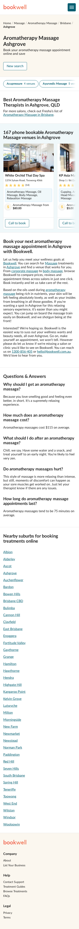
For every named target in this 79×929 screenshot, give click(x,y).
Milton (8, 712)
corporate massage (24, 271)
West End (10, 803)
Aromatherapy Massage (42, 23)
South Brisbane (14, 775)
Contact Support (13, 882)
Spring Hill (10, 782)
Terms (7, 917)
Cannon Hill (11, 615)
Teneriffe (9, 789)
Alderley (9, 559)
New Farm (10, 726)
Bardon (8, 587)
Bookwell (9, 263)
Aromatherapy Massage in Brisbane (28, 114)
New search (15, 66)
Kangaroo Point (14, 691)
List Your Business (14, 865)
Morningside (12, 719)
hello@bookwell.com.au (54, 351)
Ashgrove (9, 27)
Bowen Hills (11, 594)
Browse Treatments (15, 891)
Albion (8, 552)
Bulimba (9, 608)
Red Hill (8, 761)
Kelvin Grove (12, 699)
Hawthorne (11, 671)
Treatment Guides (14, 886)
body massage (53, 271)
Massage (19, 23)
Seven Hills (11, 768)
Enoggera (9, 636)
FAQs (6, 896)
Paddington (11, 754)
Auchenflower (13, 580)
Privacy (7, 913)
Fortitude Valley (14, 643)
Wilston (9, 810)
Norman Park (12, 747)
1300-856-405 (22, 351)
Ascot (7, 566)
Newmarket (11, 733)
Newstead (10, 740)
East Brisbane (12, 629)
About (7, 860)
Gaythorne (10, 650)
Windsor (9, 817)
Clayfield (9, 622)
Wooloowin (11, 824)
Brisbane (65, 23)
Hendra (8, 677)
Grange (8, 656)
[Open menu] (72, 7)
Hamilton (9, 664)
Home (7, 23)
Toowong (9, 796)
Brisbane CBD (13, 601)
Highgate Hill (12, 685)
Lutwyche (10, 705)
